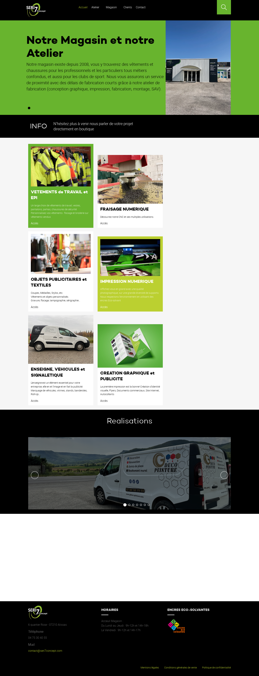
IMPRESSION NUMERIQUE (126, 281)
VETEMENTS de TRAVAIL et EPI (59, 194)
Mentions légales (150, 667)
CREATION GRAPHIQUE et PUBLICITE (127, 376)
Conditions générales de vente (180, 667)
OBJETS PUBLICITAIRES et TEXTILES (59, 282)
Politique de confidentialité (216, 667)
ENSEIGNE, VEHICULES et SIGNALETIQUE (58, 372)
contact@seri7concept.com (45, 651)
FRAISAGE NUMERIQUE (124, 209)
